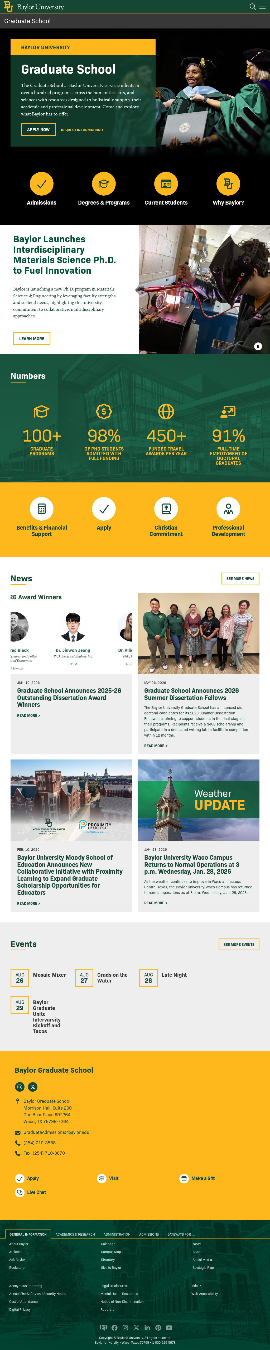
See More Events (239, 944)
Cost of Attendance (23, 1301)
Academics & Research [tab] (75, 1234)
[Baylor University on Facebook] (113, 1330)
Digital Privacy (20, 1309)
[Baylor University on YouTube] (168, 1330)
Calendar (108, 1243)
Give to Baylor (111, 1267)
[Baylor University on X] (135, 1330)
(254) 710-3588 (39, 1142)
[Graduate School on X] (32, 1087)
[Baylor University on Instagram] (124, 1330)
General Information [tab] (28, 1234)
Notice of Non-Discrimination (121, 1301)
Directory (108, 1259)
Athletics (15, 1251)
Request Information (81, 129)
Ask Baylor (17, 1259)
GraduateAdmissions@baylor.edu (56, 1132)
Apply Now (38, 129)
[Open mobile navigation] (263, 7)
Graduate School (27, 20)
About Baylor (18, 1243)
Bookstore (17, 1267)
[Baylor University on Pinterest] (157, 1330)
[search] (250, 7)
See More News (240, 578)
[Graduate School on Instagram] (20, 1087)
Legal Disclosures (113, 1285)
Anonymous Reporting (25, 1285)
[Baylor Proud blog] (102, 1330)
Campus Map (111, 1251)
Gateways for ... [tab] (181, 1234)
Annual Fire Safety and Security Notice (37, 1293)
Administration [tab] (117, 1234)
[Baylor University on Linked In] (146, 1330)
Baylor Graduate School (54, 1069)
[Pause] (258, 346)
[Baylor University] (33, 6)
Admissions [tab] (149, 1234)
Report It (107, 1309)
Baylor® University (130, 1337)
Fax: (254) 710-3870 (44, 1153)
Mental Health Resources (119, 1293)
